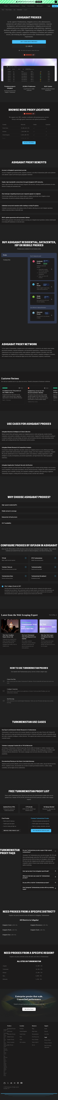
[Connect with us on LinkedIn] (18, 1083)
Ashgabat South (37, 930)
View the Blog (52, 615)
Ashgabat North (9, 930)
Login (49, 6)
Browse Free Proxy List (11, 830)
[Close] (56, 2)
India (21, 1036)
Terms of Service (48, 1042)
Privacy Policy (47, 1040)
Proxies (5, 6)
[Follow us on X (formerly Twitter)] (8, 1083)
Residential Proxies (11, 1028)
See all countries (29, 142)
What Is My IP (35, 1042)
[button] (14, 255)
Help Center (34, 1031)
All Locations (22, 1042)
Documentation (35, 1034)
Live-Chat (46, 1034)
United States (22, 1034)
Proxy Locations (10, 1042)
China (21, 1039)
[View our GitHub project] (4, 1083)
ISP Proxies (9, 1031)
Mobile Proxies (10, 1036)
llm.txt (33, 1045)
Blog (33, 1028)
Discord (46, 1031)
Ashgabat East (9, 934)
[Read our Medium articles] (14, 1083)
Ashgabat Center (9, 925)
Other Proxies (10, 1045)
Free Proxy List (35, 1036)
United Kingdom (23, 1031)
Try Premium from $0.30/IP (41, 830)
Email (45, 1028)
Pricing (23, 6)
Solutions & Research (14, 6)
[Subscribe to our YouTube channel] (21, 1083)
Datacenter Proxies (11, 1034)
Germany (22, 1028)
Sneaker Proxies (10, 1039)
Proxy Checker (35, 1039)
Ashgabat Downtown (39, 925)
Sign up (55, 6)
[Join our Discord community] (11, 1083)
